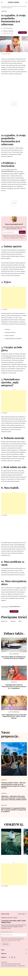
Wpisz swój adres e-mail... (6, 931)
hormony (13, 621)
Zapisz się (22, 232)
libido (20, 621)
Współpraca (21, 965)
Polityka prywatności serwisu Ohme (10, 964)
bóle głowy (5, 621)
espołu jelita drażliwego (7, 171)
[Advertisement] (13, 298)
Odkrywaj (3, 953)
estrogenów (8, 357)
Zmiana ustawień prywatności (9, 965)
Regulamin (4, 962)
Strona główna (4, 6)
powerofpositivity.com (14, 606)
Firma (2, 950)
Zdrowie (9, 6)
